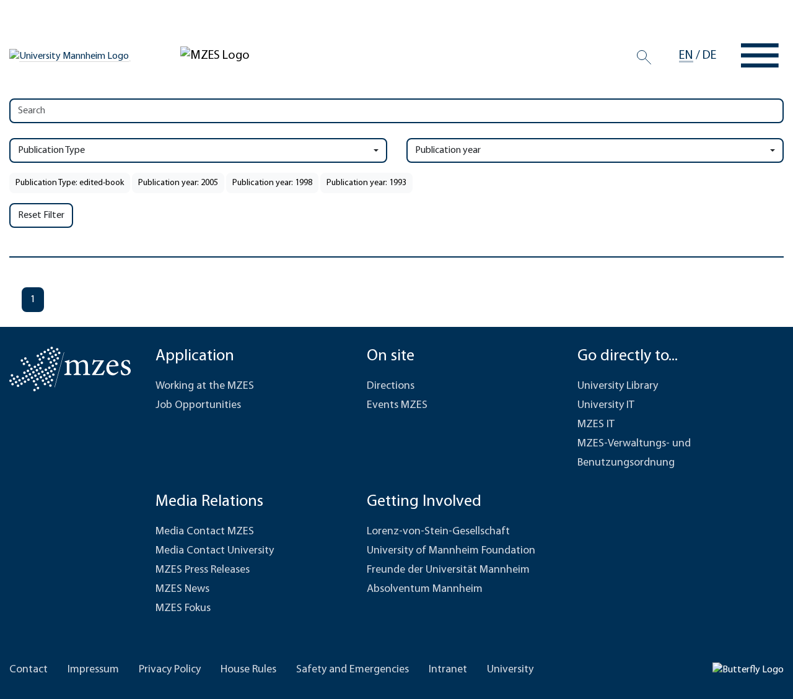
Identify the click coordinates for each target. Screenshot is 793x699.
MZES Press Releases (203, 570)
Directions (390, 386)
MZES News (182, 589)
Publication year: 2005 (178, 183)
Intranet (448, 669)
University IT (605, 405)
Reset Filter (41, 215)
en (686, 56)
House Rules (248, 669)
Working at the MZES (205, 386)
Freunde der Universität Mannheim (448, 570)
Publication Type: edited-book (69, 183)
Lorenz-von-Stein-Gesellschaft (438, 531)
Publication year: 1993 (366, 183)
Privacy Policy (170, 669)
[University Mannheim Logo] (70, 56)
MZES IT (596, 424)
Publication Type (51, 150)
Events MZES (397, 405)
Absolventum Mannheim (425, 589)
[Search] (644, 57)
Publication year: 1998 (272, 183)
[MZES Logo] (215, 55)
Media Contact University (215, 551)
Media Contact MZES (205, 531)
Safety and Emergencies (352, 669)
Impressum (93, 669)
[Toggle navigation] (760, 55)
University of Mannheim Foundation (451, 551)
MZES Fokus (183, 608)
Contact (28, 669)
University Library (617, 386)
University (510, 669)
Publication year (448, 150)
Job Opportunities (198, 405)
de (709, 56)
